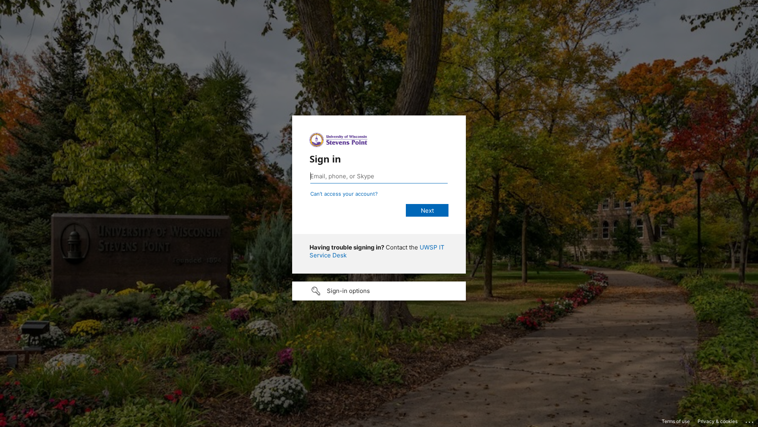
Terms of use (676, 421)
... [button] (750, 420)
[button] (379, 291)
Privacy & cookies (717, 421)
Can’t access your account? (344, 194)
